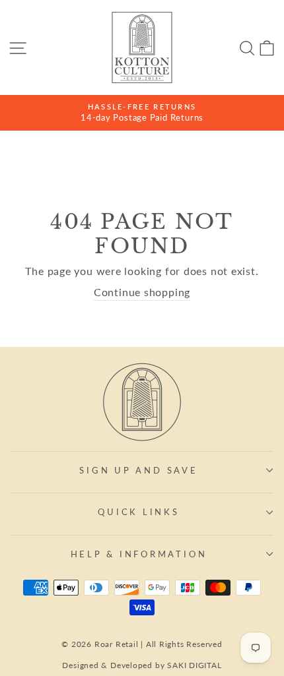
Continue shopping (142, 292)
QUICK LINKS (138, 512)
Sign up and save (138, 471)
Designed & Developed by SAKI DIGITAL (141, 665)
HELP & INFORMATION (139, 554)
